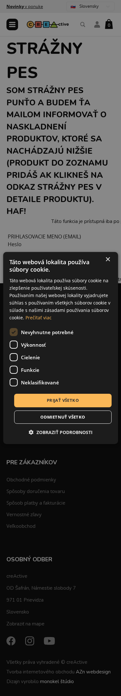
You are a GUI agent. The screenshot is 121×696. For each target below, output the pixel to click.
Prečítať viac (38, 317)
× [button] (107, 259)
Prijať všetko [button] (63, 400)
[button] (61, 432)
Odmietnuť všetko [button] (62, 417)
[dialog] (60, 348)
